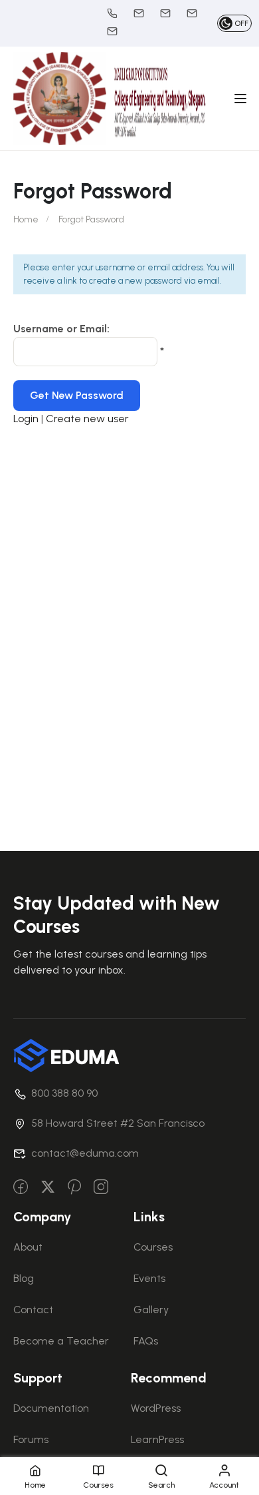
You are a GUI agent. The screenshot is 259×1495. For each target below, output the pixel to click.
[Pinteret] (74, 1188)
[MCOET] (59, 97)
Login (27, 418)
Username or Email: (61, 328)
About (28, 1247)
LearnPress (157, 1439)
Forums (30, 1439)
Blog (23, 1278)
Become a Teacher (61, 1341)
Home (26, 219)
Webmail (172, 13)
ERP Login (199, 13)
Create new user (87, 418)
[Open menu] (242, 99)
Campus (119, 31)
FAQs (145, 1341)
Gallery (151, 1309)
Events (149, 1278)
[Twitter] (48, 1188)
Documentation (51, 1408)
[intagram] (101, 1188)
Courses (153, 1247)
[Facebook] (20, 1188)
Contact (33, 1309)
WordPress (156, 1408)
